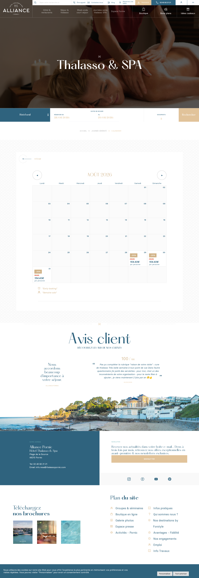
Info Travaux (161, 551)
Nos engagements (164, 539)
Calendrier (116, 131)
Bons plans (165, 13)
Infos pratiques (162, 508)
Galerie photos (124, 520)
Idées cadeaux (188, 13)
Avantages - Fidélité (166, 532)
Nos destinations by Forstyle (165, 523)
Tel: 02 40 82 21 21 (38, 464)
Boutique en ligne (126, 514)
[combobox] (25, 115)
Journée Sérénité (99, 131)
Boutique (143, 13)
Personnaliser (164, 574)
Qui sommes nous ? (165, 514)
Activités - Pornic (126, 532)
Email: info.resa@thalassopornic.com (48, 467)
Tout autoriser (181, 574)
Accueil (83, 131)
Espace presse (124, 526)
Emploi (157, 545)
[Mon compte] (181, 2)
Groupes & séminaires (129, 508)
